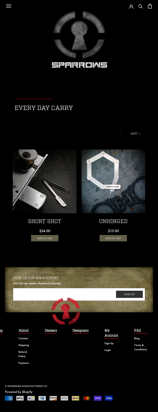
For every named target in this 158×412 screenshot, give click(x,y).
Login (108, 350)
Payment (24, 363)
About (24, 330)
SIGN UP (129, 294)
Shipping (24, 345)
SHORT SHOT (44, 221)
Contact (23, 338)
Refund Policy (23, 354)
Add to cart (44, 238)
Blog (136, 338)
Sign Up (109, 343)
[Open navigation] (8, 6)
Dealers (51, 330)
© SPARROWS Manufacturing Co (26, 386)
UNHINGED (113, 221)
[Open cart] (150, 6)
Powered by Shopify (19, 392)
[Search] (140, 6)
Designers (81, 330)
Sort (134, 133)
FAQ (137, 330)
